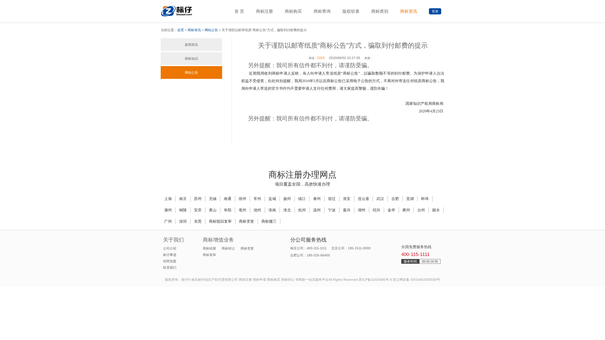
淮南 (272, 210)
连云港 (363, 199)
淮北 (287, 210)
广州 (168, 221)
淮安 (346, 199)
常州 (257, 199)
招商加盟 (169, 261)
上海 (168, 199)
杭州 (302, 210)
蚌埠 (425, 199)
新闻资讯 (191, 45)
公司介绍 (169, 248)
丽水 (436, 210)
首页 (180, 30)
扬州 (287, 199)
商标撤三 (269, 221)
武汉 (380, 199)
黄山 (212, 210)
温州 (317, 210)
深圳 (183, 221)
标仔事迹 (169, 255)
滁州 (168, 210)
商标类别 (379, 11)
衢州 (406, 210)
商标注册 (264, 11)
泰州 (317, 199)
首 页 (239, 11)
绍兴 (376, 210)
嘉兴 (346, 210)
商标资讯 (408, 11)
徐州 (242, 199)
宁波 (332, 210)
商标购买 (293, 11)
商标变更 (246, 221)
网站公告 (211, 30)
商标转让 (228, 248)
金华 (391, 210)
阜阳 (227, 210)
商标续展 (209, 248)
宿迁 (332, 199)
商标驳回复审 (220, 221)
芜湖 (410, 199)
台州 (421, 210)
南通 (227, 199)
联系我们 (169, 267)
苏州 (198, 199)
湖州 (361, 210)
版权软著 (350, 11)
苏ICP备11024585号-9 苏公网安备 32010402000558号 (399, 279)
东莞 (198, 221)
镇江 (302, 199)
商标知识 (191, 58)
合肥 (395, 199)
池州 (257, 210)
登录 (435, 11)
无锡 (212, 199)
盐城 (272, 199)
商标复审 (209, 255)
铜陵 (183, 210)
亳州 (242, 210)
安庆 (198, 210)
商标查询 (322, 11)
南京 (183, 199)
